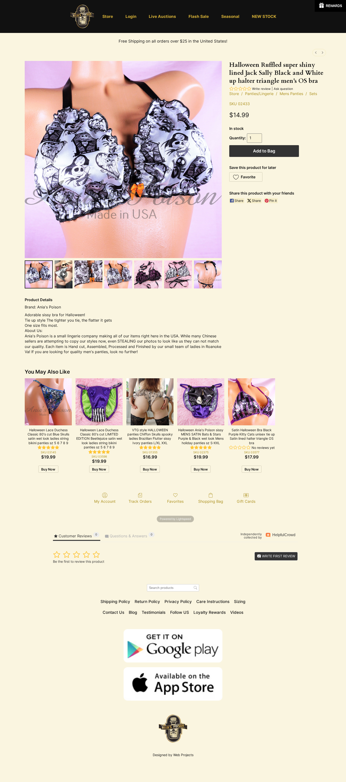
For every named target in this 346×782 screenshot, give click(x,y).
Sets (313, 93)
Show (330, 6)
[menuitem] (316, 52)
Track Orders (140, 501)
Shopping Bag (210, 501)
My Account (105, 501)
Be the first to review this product (78, 561)
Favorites (175, 501)
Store (234, 93)
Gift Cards (246, 501)
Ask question (283, 89)
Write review (261, 89)
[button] (245, 177)
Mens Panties (291, 93)
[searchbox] (173, 587)
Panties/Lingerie (259, 93)
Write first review (278, 556)
